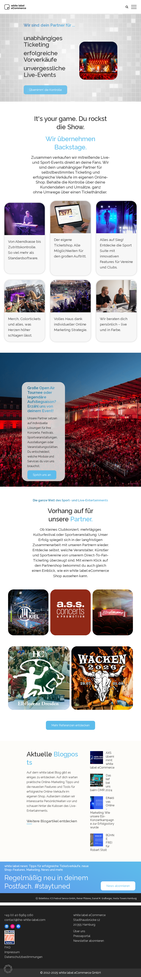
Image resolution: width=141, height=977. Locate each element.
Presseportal (81, 936)
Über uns (79, 931)
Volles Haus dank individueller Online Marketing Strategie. (70, 324)
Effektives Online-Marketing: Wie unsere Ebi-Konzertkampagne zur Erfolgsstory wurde (102, 812)
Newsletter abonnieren (88, 941)
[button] (8, 969)
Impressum (12, 952)
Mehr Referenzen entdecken (70, 725)
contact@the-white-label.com (24, 920)
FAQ (7, 947)
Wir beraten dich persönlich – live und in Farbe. (113, 324)
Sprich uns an (42, 475)
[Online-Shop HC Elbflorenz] (39, 678)
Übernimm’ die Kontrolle (45, 90)
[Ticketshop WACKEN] (102, 678)
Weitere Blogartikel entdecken (52, 821)
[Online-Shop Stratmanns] (112, 612)
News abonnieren (118, 886)
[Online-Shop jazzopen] (70, 609)
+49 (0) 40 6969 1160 (18, 915)
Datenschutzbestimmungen (23, 957)
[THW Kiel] (28, 612)
